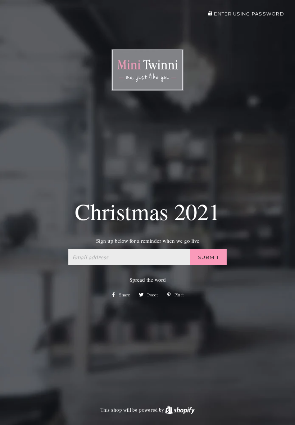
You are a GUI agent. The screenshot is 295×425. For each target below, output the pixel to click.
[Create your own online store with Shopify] (180, 410)
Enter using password (248, 14)
